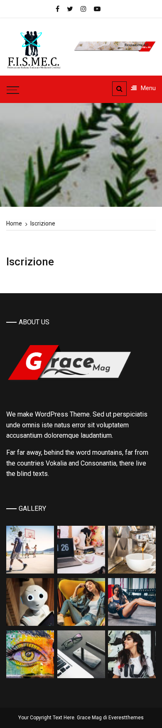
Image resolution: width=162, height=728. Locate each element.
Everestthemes (126, 718)
